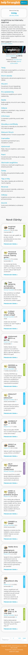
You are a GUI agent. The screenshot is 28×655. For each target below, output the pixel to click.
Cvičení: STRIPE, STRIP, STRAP (9, 313)
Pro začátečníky (7, 92)
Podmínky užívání (11, 649)
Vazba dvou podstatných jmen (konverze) (11, 549)
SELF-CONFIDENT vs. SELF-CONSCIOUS (11, 466)
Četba (3, 171)
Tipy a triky (5, 179)
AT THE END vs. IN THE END (10, 611)
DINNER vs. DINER (12, 522)
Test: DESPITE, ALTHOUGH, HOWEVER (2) (10, 285)
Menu (25, 2)
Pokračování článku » (11, 244)
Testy (3, 68)
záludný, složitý (14, 13)
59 (12, 261)
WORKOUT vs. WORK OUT (10, 423)
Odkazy (4, 195)
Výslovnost (5, 146)
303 (19, 638)
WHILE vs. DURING (12, 445)
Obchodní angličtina (9, 163)
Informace (5, 116)
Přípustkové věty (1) (11, 582)
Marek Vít (7, 230)
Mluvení (4, 84)
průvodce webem (6, 43)
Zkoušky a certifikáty (9, 124)
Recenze (4, 187)
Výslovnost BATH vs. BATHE (10, 338)
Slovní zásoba (6, 76)
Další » (24, 639)
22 (16, 617)
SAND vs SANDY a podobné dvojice (11, 493)
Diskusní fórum (7, 132)
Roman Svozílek (9, 290)
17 (12, 232)
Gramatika (5, 138)
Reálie (3, 100)
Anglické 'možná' (11, 227)
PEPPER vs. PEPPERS (13, 366)
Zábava (4, 108)
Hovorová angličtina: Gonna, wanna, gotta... (10, 254)
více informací (17, 59)
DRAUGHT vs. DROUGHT (10, 396)
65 (12, 586)
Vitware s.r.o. (19, 646)
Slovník (4, 203)
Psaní (3, 154)
